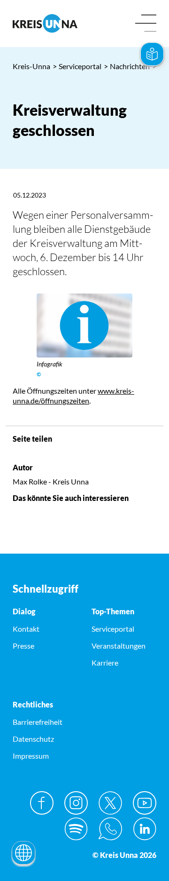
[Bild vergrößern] (84, 325)
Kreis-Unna (31, 66)
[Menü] (145, 23)
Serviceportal (77, 66)
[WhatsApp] (110, 829)
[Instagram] (76, 803)
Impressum (31, 755)
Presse (23, 645)
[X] (110, 803)
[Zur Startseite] (45, 23)
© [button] (39, 374)
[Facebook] (42, 803)
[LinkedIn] (144, 829)
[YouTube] (144, 803)
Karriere (105, 662)
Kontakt (26, 628)
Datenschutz (33, 738)
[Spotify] (76, 829)
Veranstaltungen (119, 645)
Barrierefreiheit (37, 721)
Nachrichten (127, 66)
